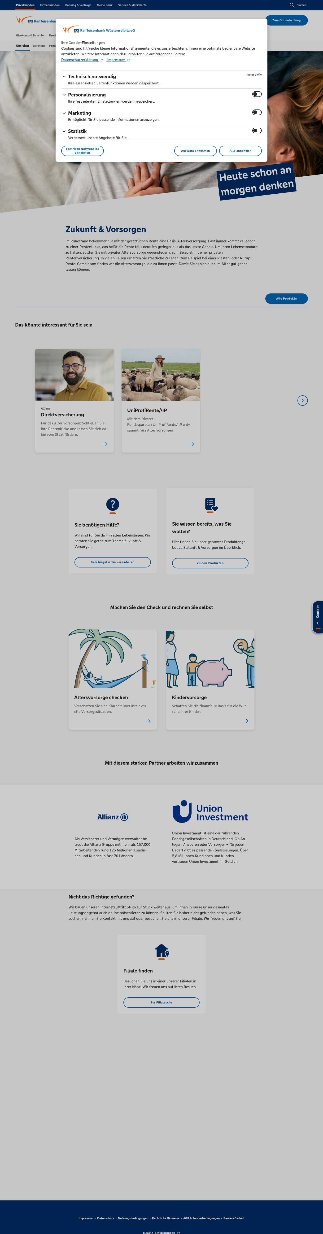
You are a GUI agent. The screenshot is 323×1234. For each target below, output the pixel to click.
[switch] (257, 94)
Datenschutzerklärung (80, 59)
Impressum (116, 59)
